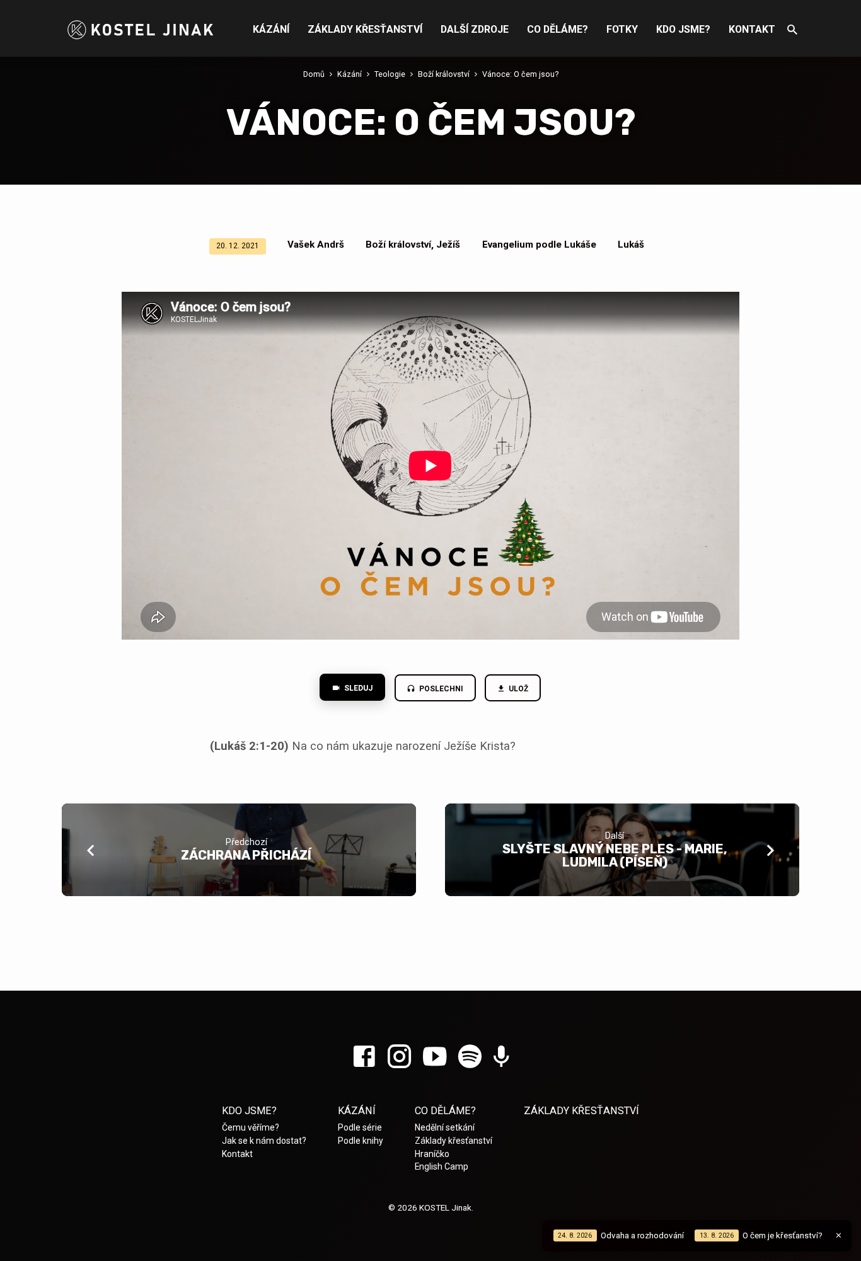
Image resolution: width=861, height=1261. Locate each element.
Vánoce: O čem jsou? (520, 74)
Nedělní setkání (445, 1127)
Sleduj (357, 688)
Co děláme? (557, 29)
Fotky (622, 29)
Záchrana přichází (246, 855)
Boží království (444, 74)
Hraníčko (432, 1154)
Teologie (389, 74)
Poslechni (440, 688)
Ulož (518, 688)
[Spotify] (470, 1057)
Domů (314, 74)
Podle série (360, 1127)
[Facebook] (364, 1057)
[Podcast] (501, 1057)
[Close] (839, 1235)
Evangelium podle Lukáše (539, 244)
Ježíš (448, 244)
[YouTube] (434, 1057)
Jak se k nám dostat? (264, 1141)
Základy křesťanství (365, 29)
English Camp (441, 1166)
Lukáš (631, 244)
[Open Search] (792, 30)
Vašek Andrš (315, 244)
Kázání (271, 29)
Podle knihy (360, 1141)
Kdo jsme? (683, 29)
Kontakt (752, 29)
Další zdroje (475, 29)
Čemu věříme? (250, 1127)
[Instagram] (399, 1057)
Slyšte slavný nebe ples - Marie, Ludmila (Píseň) (614, 855)
